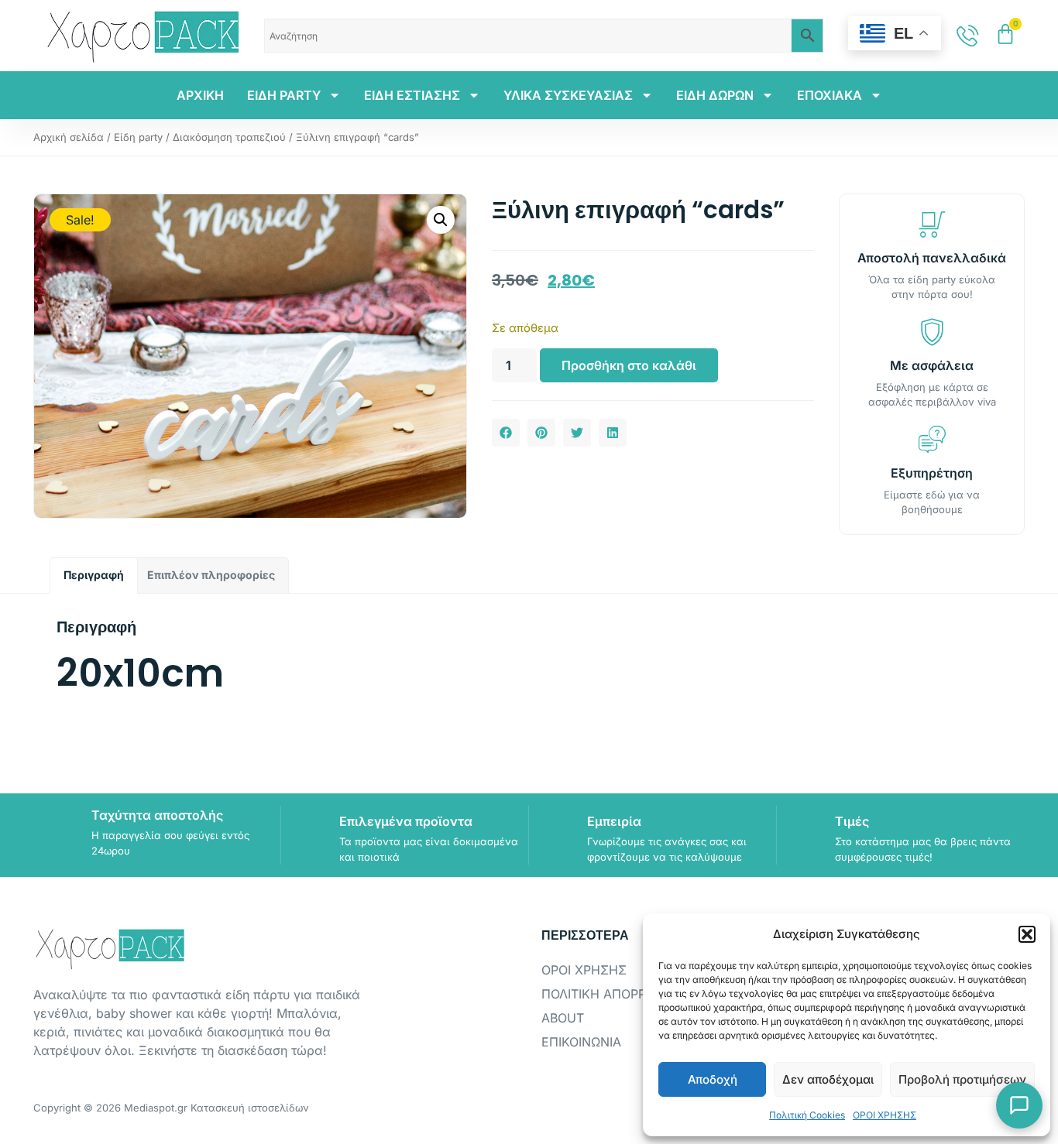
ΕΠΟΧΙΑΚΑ (829, 95)
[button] (1027, 934)
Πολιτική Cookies (807, 1115)
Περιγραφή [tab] (94, 574)
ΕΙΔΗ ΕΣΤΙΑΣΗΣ (412, 95)
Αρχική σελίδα (68, 137)
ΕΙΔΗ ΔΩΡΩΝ (715, 95)
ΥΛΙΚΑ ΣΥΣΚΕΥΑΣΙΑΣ (568, 95)
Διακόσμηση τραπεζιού (229, 137)
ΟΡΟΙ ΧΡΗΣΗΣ (884, 1115)
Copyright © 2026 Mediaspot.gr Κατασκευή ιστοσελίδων (171, 1107)
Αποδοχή (712, 1079)
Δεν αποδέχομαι (828, 1079)
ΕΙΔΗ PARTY (284, 95)
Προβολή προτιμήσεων (962, 1079)
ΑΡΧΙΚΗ (200, 95)
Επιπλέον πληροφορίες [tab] (211, 574)
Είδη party (138, 137)
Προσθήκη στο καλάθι (629, 365)
